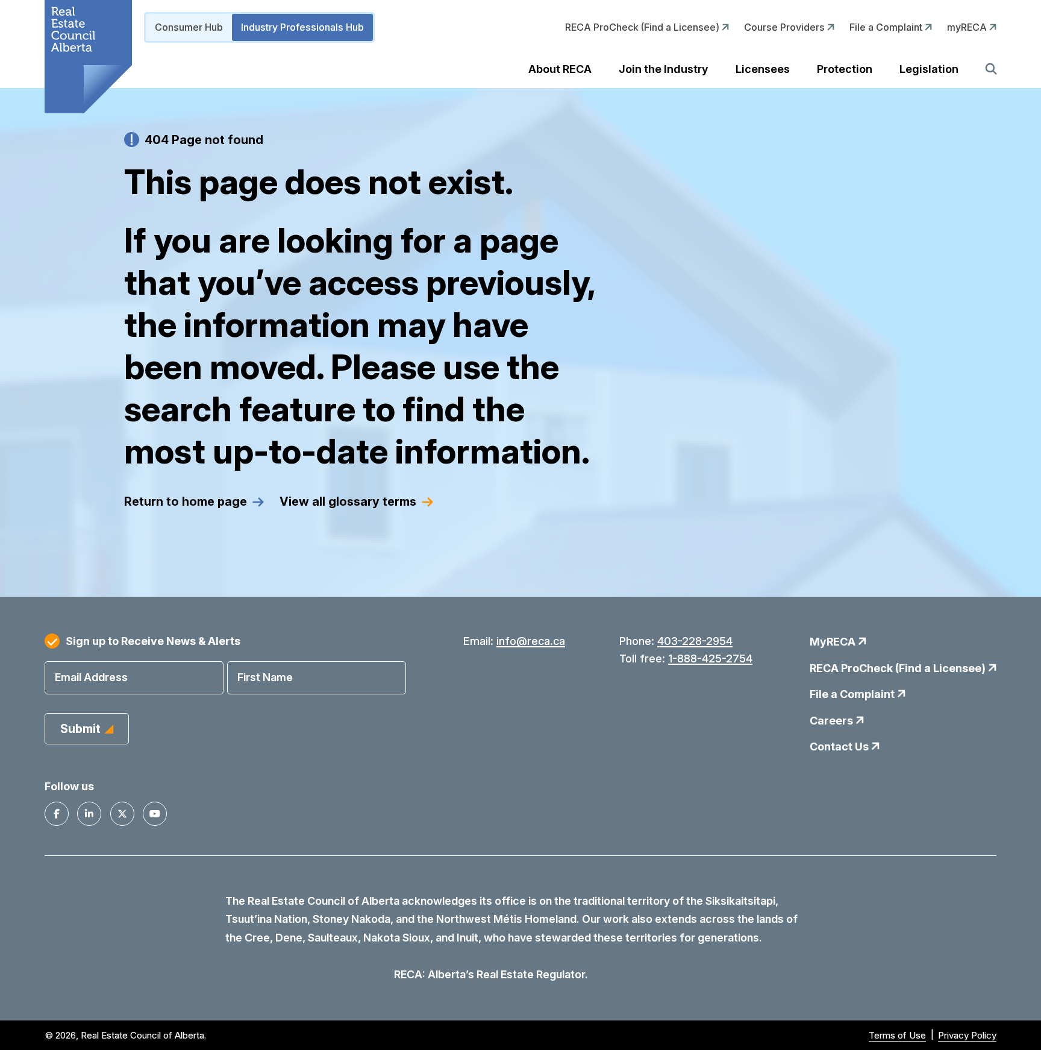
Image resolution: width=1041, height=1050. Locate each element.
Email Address (91, 677)
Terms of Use (897, 1035)
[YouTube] (155, 814)
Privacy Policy (967, 1035)
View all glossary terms (348, 501)
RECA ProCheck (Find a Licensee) (643, 27)
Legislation (928, 69)
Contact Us (840, 746)
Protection (844, 69)
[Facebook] (57, 814)
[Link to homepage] (88, 56)
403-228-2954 (695, 641)
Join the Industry (663, 69)
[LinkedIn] (89, 814)
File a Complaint (887, 27)
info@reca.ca (530, 641)
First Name (265, 677)
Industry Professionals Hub (302, 27)
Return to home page (185, 501)
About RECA (560, 69)
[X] (122, 814)
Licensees (763, 69)
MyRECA (834, 641)
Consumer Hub (189, 27)
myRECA (968, 27)
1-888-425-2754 (710, 658)
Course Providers (785, 27)
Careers (832, 720)
